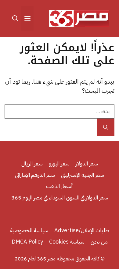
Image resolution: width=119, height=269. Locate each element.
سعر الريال (32, 163)
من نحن (99, 241)
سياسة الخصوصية (29, 230)
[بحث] (105, 127)
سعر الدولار (87, 163)
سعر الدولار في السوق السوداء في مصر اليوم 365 (59, 197)
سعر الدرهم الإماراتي (35, 175)
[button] (15, 18)
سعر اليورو (59, 163)
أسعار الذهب (59, 186)
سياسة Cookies (67, 241)
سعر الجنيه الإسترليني (82, 175)
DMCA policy (27, 241)
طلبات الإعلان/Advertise (81, 230)
